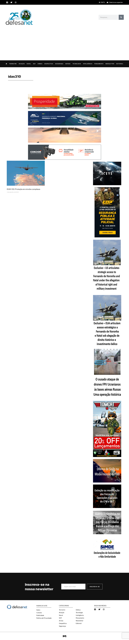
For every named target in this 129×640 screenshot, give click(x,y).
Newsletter (110, 63)
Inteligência (87, 63)
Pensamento (98, 63)
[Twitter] (11, 2)
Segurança (59, 63)
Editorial (119, 63)
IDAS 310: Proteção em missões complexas (23, 189)
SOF (34, 63)
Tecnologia (77, 63)
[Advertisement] (64, 40)
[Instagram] (16, 2)
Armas (40, 63)
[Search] (121, 17)
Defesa (68, 63)
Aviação (22, 63)
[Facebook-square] (7, 2)
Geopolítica (48, 63)
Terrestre (13, 63)
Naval (29, 63)
